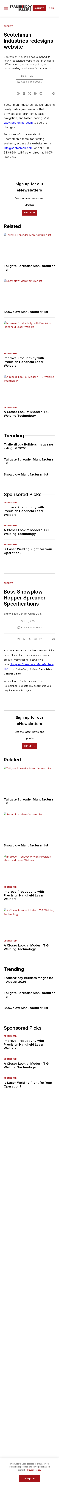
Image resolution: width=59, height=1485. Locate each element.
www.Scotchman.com (18, 122)
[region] (29, 1471)
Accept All (29, 1478)
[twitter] (29, 93)
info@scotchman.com (18, 148)
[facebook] (18, 93)
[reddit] (35, 93)
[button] (6, 8)
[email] (40, 93)
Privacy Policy (34, 1470)
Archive (8, 26)
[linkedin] (23, 93)
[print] (53, 93)
